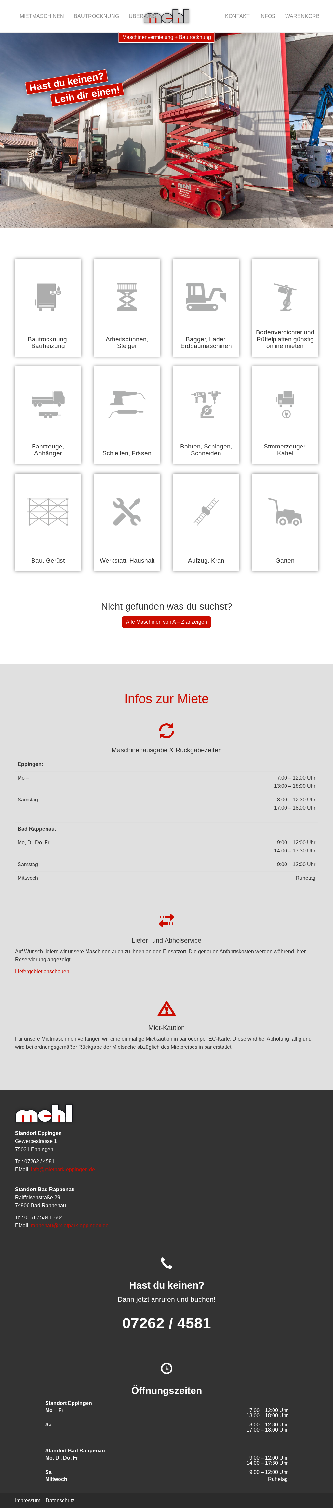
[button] (16, 130)
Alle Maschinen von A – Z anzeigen (166, 622)
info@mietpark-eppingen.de (63, 1169)
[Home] (166, 16)
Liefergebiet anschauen (42, 971)
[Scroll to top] (318, 1494)
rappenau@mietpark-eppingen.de (70, 1225)
